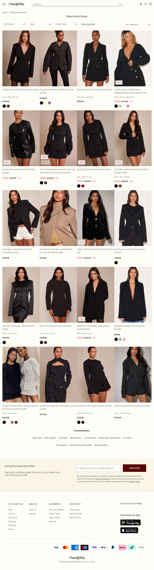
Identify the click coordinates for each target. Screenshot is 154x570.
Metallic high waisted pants (109, 438)
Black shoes (37, 438)
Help (10, 510)
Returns (11, 514)
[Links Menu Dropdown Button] (4, 4)
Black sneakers (50, 438)
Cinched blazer (90, 438)
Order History (74, 510)
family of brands (102, 479)
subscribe (134, 468)
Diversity (32, 514)
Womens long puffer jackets (81, 445)
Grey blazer (63, 438)
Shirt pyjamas (61, 445)
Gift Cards (12, 525)
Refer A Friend (75, 517)
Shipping (12, 521)
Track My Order (75, 514)
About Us (32, 510)
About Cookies (54, 517)
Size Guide (12, 517)
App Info (52, 521)
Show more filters (88, 24)
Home (4, 12)
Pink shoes (127, 438)
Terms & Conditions (57, 510)
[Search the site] (120, 4)
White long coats (101, 445)
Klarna (11, 529)
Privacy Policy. (134, 481)
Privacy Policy (54, 514)
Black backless (76, 438)
